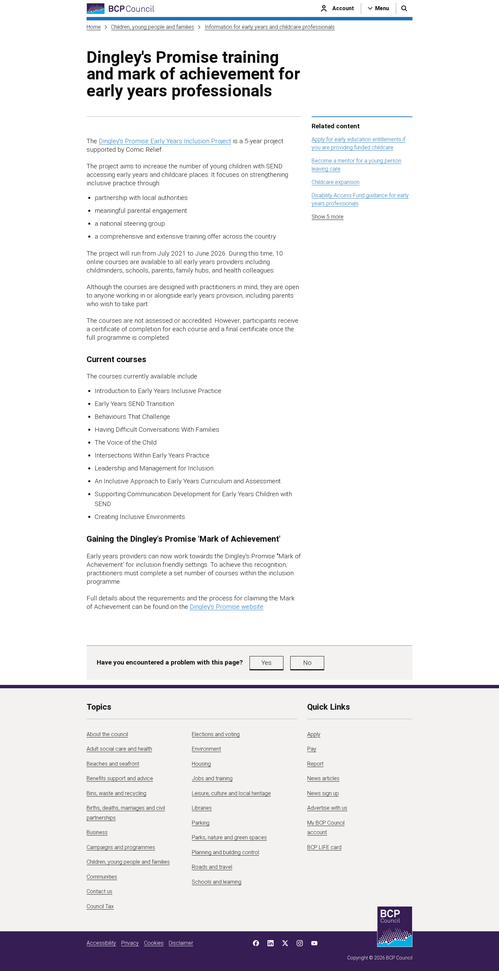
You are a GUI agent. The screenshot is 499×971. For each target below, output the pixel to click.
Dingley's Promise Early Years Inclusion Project (165, 141)
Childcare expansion (335, 182)
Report (315, 764)
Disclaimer (181, 943)
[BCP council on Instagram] (300, 943)
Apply (313, 734)
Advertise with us (327, 808)
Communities (102, 877)
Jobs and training (212, 778)
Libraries (202, 808)
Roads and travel (212, 867)
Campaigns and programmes (121, 847)
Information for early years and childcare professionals (270, 27)
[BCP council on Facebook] (256, 943)
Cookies (154, 943)
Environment (206, 749)
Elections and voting (216, 734)
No (307, 663)
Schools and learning (216, 882)
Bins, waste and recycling (116, 793)
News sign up (323, 793)
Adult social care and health (119, 749)
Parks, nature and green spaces (229, 837)
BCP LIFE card (324, 847)
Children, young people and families (152, 27)
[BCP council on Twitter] (285, 943)
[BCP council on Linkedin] (270, 943)
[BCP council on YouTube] (314, 943)
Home (94, 27)
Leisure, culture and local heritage (231, 793)
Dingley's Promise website (226, 607)
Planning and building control (225, 852)
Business (97, 832)
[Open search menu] (404, 8)
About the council (107, 734)
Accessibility (101, 943)
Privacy (130, 943)
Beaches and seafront (113, 764)
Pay (311, 749)
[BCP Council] (120, 8)
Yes (266, 663)
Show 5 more (328, 216)
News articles (323, 778)
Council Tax (100, 906)
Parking (200, 823)
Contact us (99, 891)
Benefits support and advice (120, 778)
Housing (201, 764)
